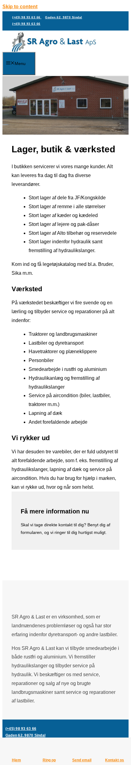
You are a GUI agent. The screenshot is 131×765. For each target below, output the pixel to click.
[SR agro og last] (54, 42)
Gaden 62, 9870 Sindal (63, 17)
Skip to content (19, 6)
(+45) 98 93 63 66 (26, 17)
